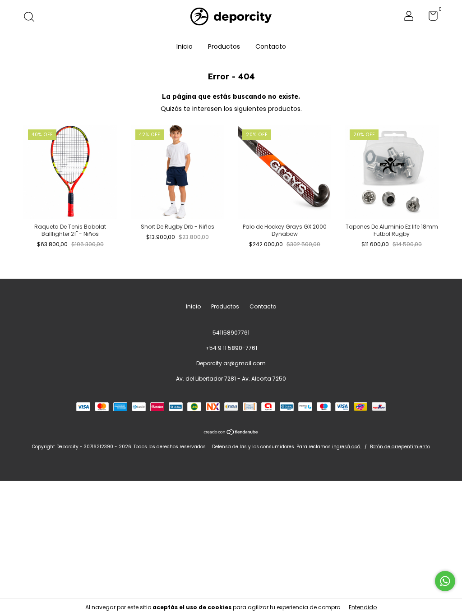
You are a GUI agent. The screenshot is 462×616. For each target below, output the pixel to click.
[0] (430, 17)
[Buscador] (32, 17)
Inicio (184, 46)
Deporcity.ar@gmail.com (231, 363)
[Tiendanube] (231, 432)
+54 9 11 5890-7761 (231, 348)
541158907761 (231, 332)
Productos (224, 46)
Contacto (270, 46)
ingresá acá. (346, 446)
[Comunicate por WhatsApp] (445, 581)
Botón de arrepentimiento (400, 446)
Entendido (363, 607)
